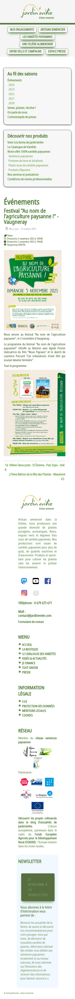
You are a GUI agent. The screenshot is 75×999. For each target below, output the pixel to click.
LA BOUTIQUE (30, 649)
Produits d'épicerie (19, 170)
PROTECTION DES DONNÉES (38, 706)
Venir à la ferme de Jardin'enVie (25, 142)
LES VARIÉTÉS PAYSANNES (37, 37)
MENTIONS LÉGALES (34, 711)
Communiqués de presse (22, 117)
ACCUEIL (27, 645)
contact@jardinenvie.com (35, 615)
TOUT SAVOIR (30, 668)
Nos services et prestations (23, 174)
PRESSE (26, 672)
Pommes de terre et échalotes (25, 161)
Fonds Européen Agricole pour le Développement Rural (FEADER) (37, 838)
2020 (11, 103)
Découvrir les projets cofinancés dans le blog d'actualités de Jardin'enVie (37, 822)
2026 (11, 85)
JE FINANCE (28, 663)
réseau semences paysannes (37, 740)
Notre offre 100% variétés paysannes (29, 151)
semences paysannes (20, 156)
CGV (24, 701)
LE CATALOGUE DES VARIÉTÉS (39, 654)
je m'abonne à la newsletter (38, 887)
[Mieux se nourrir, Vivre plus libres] (37, 11)
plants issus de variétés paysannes (28, 165)
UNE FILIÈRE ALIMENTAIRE (37, 44)
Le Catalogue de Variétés (22, 147)
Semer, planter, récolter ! (22, 108)
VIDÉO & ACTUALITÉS (34, 658)
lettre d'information (36, 909)
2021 (11, 98)
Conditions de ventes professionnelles (30, 179)
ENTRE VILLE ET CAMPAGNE (25, 51)
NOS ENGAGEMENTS (22, 29)
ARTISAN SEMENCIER (53, 29)
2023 (11, 89)
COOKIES (27, 715)
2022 (11, 94)
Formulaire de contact (31, 622)
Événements (15, 80)
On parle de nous (17, 112)
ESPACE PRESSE (57, 51)
